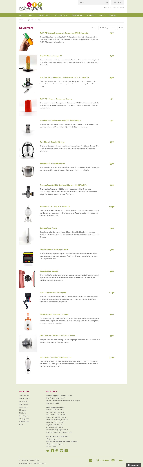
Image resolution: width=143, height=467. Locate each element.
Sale (101, 15)
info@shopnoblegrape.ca (54, 444)
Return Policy (23, 401)
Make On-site (23, 404)
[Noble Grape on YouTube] (66, 451)
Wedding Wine (24, 419)
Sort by (94, 28)
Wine (30, 15)
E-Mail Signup (24, 416)
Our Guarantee (24, 395)
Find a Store (23, 407)
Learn (112, 15)
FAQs (21, 424)
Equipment (77, 15)
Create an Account (118, 8)
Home (21, 20)
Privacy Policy (23, 460)
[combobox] (93, 2)
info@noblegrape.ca (53, 439)
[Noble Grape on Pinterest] (57, 451)
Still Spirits (61, 15)
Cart (119, 2)
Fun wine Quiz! (24, 421)
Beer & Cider (44, 15)
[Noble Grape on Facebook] (52, 451)
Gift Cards (22, 413)
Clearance (22, 410)
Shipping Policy (24, 398)
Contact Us (134, 465)
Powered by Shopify (39, 463)
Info (21, 15)
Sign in (106, 8)
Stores (91, 15)
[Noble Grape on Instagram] (61, 451)
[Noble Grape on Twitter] (47, 451)
